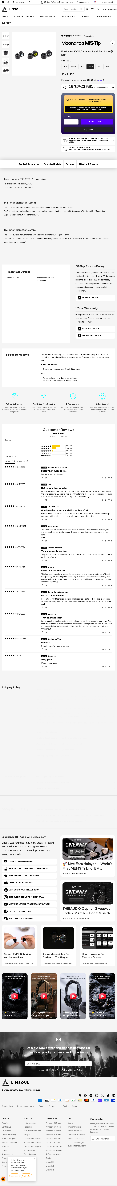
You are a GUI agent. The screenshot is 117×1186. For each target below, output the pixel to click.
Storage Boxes (30, 1158)
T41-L (82, 66)
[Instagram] (8, 2)
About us (5, 1123)
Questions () (22, 461)
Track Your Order (70, 1106)
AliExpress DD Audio (54, 1150)
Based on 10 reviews (58, 436)
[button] (97, 9)
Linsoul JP (50, 1166)
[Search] (81, 9)
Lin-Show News (103, 17)
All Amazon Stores (54, 1146)
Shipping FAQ (7, 1106)
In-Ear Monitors (30, 1123)
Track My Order (74, 1127)
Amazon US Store (53, 1123)
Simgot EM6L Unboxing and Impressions (17, 955)
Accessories (68, 17)
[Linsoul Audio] (12, 9)
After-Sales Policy (59, 1070)
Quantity (67, 116)
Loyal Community (9, 1134)
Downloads (6, 1130)
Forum (41, 1106)
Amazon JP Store (53, 1138)
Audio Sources (47, 17)
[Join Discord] (113, 1095)
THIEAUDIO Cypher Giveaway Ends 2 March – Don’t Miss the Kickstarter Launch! (87, 913)
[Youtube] (85, 1095)
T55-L (108, 66)
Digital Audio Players (32, 1146)
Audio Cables (29, 1150)
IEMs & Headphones (24, 17)
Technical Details (52, 164)
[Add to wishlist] (112, 42)
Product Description (29, 164)
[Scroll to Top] (112, 1173)
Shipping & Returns (88, 164)
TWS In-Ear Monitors (32, 1130)
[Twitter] (102, 1095)
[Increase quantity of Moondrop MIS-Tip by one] (75, 121)
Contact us (6, 1127)
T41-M (73, 66)
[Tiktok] (108, 1095)
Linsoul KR (50, 1170)
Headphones (29, 1127)
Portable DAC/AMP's (32, 1142)
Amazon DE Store (53, 1130)
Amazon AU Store (53, 1142)
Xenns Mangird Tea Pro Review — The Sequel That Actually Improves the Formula (56, 958)
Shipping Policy (75, 1070)
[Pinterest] (3, 2)
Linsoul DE (50, 1162)
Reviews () (10, 461)
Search (71, 1123)
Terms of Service (75, 1130)
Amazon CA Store (53, 1127)
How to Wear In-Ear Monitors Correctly (93, 955)
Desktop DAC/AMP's (32, 1138)
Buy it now (88, 129)
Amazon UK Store (53, 1134)
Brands (85, 17)
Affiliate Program (9, 1138)
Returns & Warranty (76, 1134)
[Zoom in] (50, 36)
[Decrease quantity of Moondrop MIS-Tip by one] (66, 121)
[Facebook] (29, 2)
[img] (9, 467)
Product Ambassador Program (7, 1154)
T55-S (90, 66)
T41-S (65, 66)
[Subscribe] (112, 1138)
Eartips (27, 1134)
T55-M (99, 66)
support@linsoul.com (77, 1146)
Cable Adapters (30, 1154)
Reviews (70, 164)
